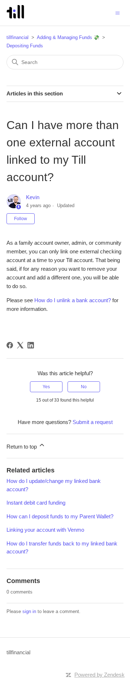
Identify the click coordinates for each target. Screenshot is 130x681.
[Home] (15, 16)
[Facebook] (9, 345)
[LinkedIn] (30, 345)
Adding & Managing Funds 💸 (68, 37)
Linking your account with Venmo (45, 530)
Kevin (32, 197)
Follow (20, 218)
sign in (29, 611)
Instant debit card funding (35, 503)
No (84, 386)
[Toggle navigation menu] (117, 12)
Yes (46, 386)
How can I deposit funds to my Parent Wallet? (59, 516)
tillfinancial (17, 37)
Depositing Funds (24, 45)
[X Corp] (20, 345)
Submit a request (93, 422)
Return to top (22, 447)
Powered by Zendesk (99, 675)
